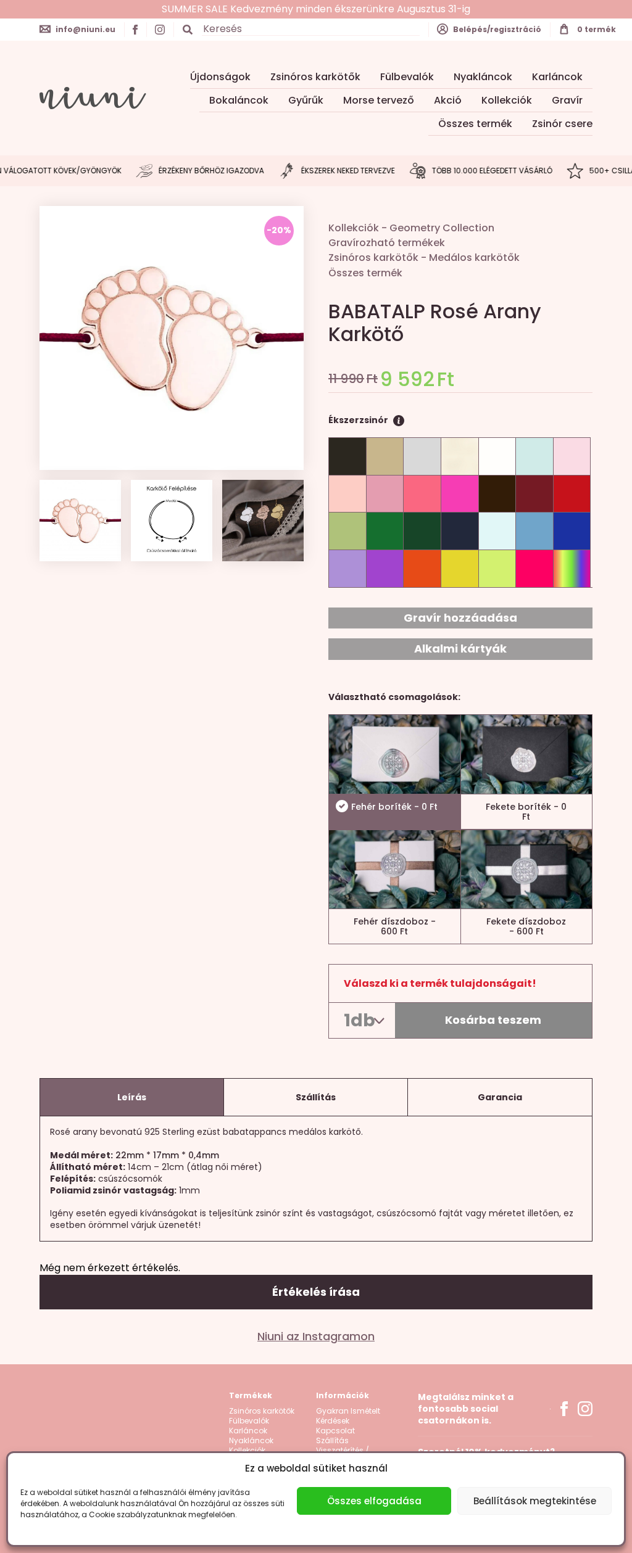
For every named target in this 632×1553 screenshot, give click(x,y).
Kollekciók (506, 100)
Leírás (131, 1097)
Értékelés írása (316, 1292)
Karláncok (557, 77)
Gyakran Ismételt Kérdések (348, 1416)
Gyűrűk (305, 100)
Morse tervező (378, 100)
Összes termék (475, 124)
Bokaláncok (238, 100)
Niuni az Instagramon (316, 1336)
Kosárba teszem (493, 1020)
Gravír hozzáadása (460, 617)
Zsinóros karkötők (315, 77)
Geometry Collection (441, 228)
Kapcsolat (335, 1431)
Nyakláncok (483, 77)
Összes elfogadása (374, 1500)
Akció (448, 100)
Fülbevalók (407, 77)
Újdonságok (220, 77)
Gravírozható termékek (386, 243)
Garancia (500, 1097)
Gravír (567, 100)
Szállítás (316, 1097)
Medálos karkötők (474, 257)
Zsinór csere (562, 124)
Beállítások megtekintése (534, 1500)
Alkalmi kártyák (460, 648)
